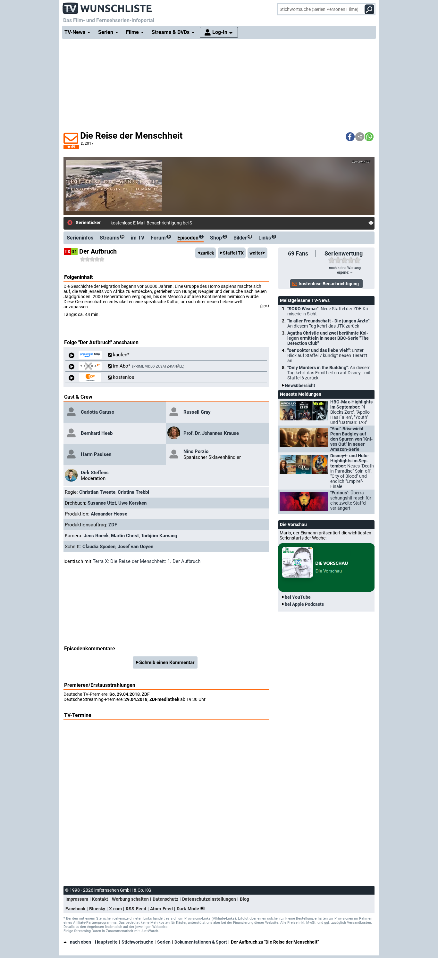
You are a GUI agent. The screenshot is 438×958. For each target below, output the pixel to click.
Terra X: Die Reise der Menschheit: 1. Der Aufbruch (146, 561)
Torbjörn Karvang (159, 536)
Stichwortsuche (137, 942)
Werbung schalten (130, 899)
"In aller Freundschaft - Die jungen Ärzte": (329, 323)
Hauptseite (106, 942)
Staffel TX (233, 253)
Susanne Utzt (102, 503)
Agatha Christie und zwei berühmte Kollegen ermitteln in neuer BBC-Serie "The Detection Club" (328, 338)
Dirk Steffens (95, 472)
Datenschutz (165, 899)
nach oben (80, 942)
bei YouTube (298, 597)
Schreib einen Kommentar (166, 662)
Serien (164, 942)
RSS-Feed (136, 908)
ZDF (112, 525)
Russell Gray (197, 412)
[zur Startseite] (107, 6)
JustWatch (149, 931)
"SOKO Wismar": (328, 311)
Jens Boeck (96, 536)
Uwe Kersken (132, 503)
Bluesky (97, 908)
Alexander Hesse (109, 514)
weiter (255, 253)
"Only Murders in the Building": (329, 372)
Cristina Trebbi (133, 492)
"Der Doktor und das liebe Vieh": (327, 355)
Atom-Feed (161, 908)
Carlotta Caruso (97, 412)
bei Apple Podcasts (304, 604)
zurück (207, 253)
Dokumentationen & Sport (200, 942)
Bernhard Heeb (97, 433)
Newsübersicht (300, 385)
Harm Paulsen (96, 454)
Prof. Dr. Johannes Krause (211, 433)
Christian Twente (97, 492)
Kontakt (100, 899)
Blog (244, 899)
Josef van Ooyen (135, 546)
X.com (115, 908)
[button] (350, 136)
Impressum (76, 899)
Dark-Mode (188, 908)
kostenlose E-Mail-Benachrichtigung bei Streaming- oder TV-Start (175, 222)
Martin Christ (125, 536)
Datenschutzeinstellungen (209, 899)
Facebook (75, 908)
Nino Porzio (195, 451)
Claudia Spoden (98, 546)
